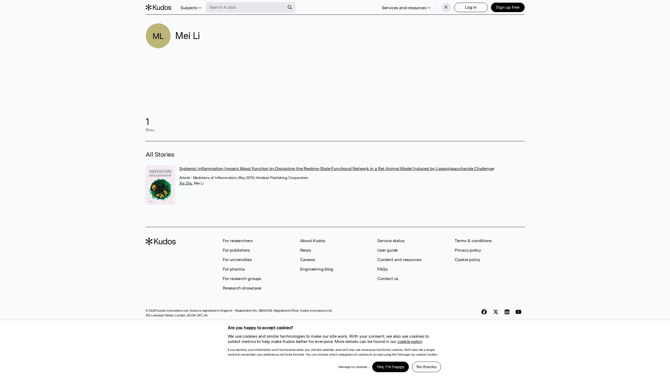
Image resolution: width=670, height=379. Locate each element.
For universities (237, 259)
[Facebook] (484, 312)
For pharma (234, 269)
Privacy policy (468, 250)
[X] (495, 312)
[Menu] (446, 7)
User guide (387, 250)
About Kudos (312, 240)
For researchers (238, 240)
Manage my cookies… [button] (354, 367)
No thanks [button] (426, 366)
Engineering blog (316, 269)
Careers (307, 259)
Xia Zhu (185, 183)
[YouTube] (518, 312)
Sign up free (507, 7)
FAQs (382, 269)
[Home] (158, 7)
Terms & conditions (473, 240)
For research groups (242, 278)
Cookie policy (467, 259)
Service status (390, 240)
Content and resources (399, 259)
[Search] (290, 7)
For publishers (236, 250)
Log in (471, 7)
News (305, 250)
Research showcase (242, 288)
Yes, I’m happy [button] (390, 366)
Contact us (387, 278)
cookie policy (410, 341)
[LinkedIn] (507, 312)
